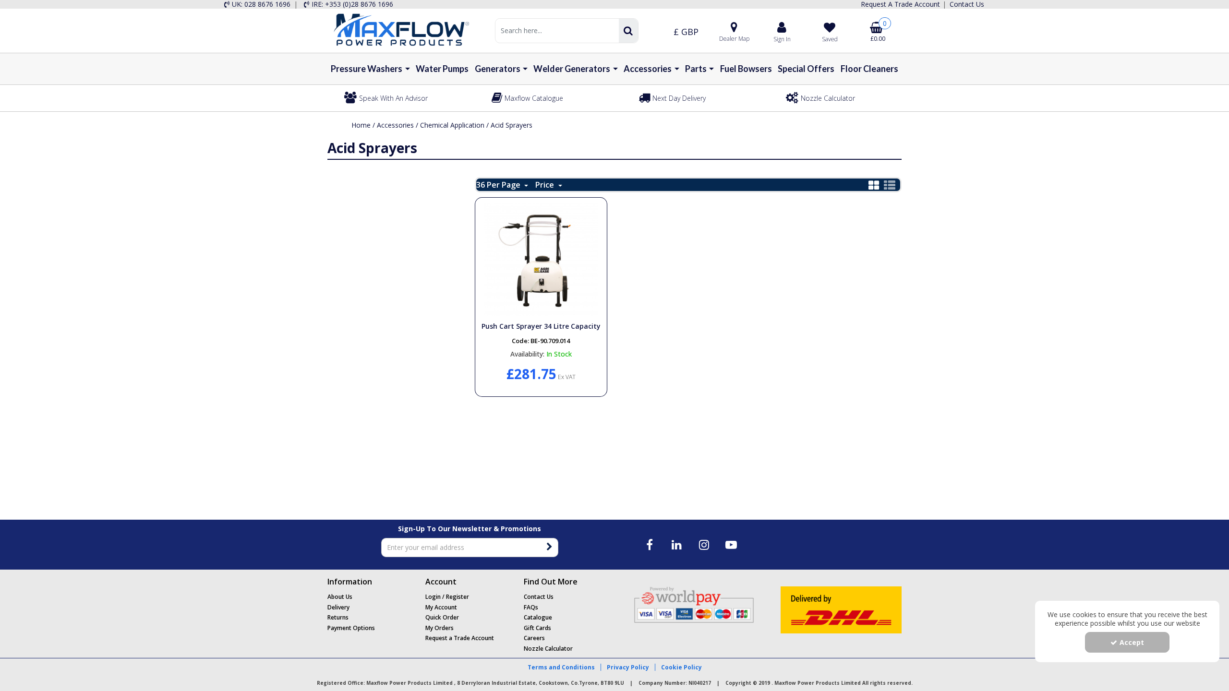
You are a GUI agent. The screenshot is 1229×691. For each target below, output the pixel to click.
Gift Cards (537, 627)
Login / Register (447, 596)
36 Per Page (499, 185)
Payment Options (351, 627)
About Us (339, 596)
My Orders (439, 627)
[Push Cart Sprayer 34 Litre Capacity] (541, 258)
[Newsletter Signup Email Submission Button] (550, 547)
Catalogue (538, 617)
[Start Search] (628, 31)
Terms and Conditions (561, 667)
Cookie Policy (681, 667)
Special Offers (806, 68)
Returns (338, 617)
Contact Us (539, 596)
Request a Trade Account (459, 638)
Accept (1132, 642)
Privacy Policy (628, 667)
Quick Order (442, 617)
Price (545, 185)
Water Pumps (442, 68)
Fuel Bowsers (746, 68)
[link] (650, 544)
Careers (534, 638)
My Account (441, 607)
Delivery (338, 607)
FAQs (531, 607)
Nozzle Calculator (548, 648)
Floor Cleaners (869, 68)
